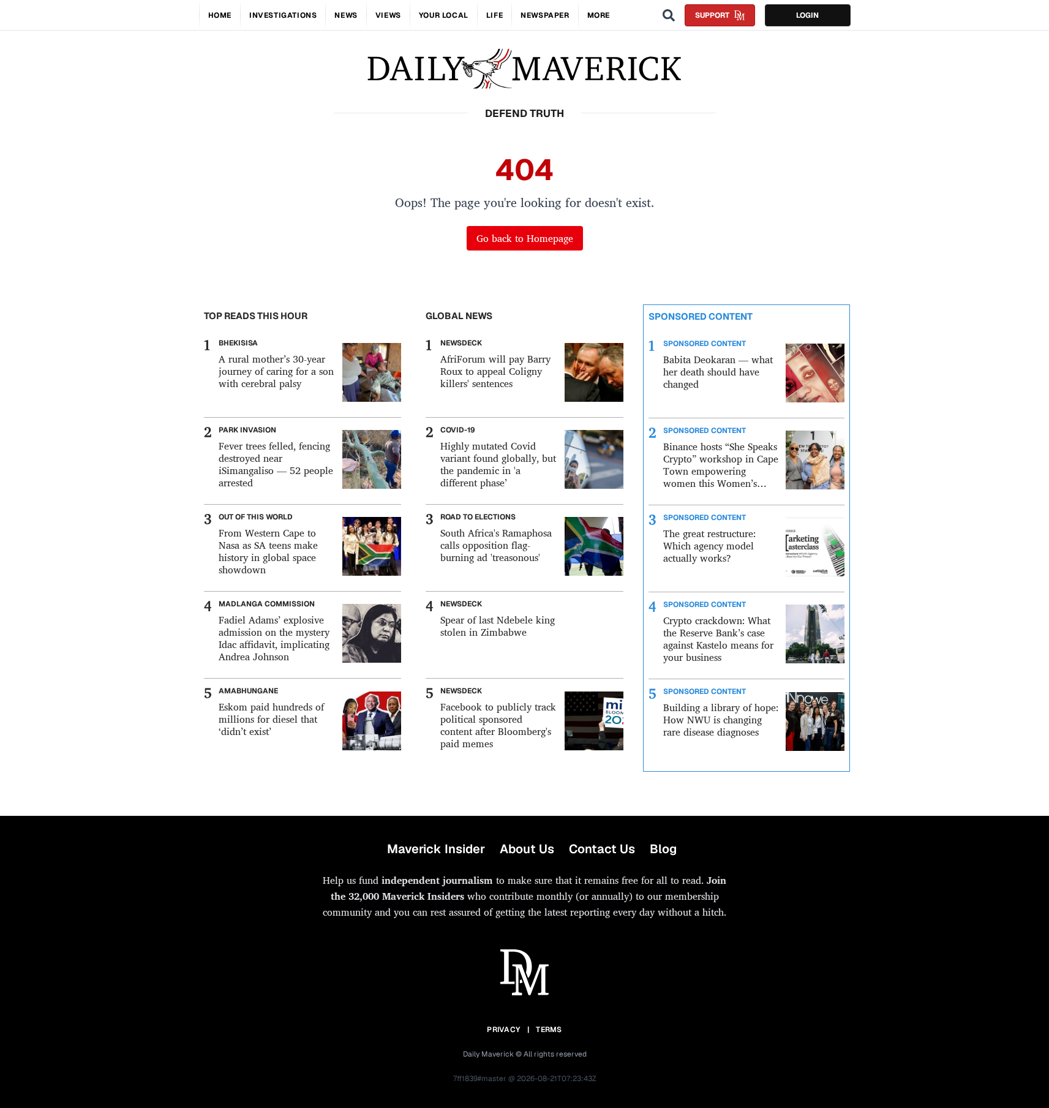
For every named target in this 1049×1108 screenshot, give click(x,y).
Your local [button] (443, 15)
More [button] (598, 15)
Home (219, 15)
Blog (663, 849)
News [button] (345, 15)
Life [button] (494, 15)
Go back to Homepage (524, 238)
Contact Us (602, 849)
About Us (527, 849)
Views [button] (388, 15)
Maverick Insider (436, 849)
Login (807, 15)
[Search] (669, 15)
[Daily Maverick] (524, 69)
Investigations (283, 15)
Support (712, 15)
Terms (549, 1030)
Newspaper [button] (545, 15)
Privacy (503, 1030)
